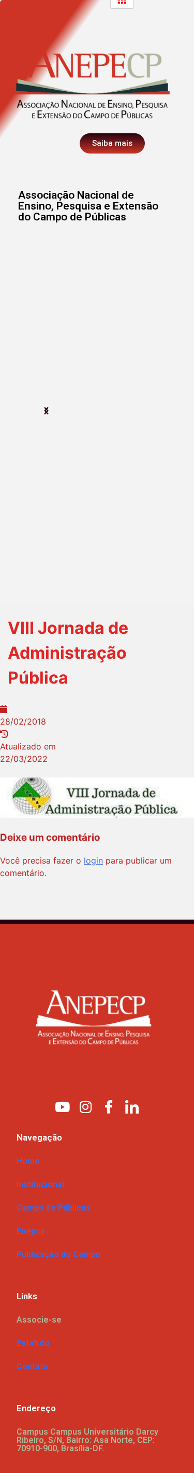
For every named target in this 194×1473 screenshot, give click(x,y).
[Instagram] (85, 1106)
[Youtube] (62, 1106)
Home (28, 1161)
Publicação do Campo (58, 1254)
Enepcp (31, 1231)
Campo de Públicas (54, 1208)
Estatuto (33, 1343)
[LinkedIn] (132, 1106)
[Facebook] (108, 1106)
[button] (46, 411)
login (93, 860)
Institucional (40, 1184)
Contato (32, 1366)
